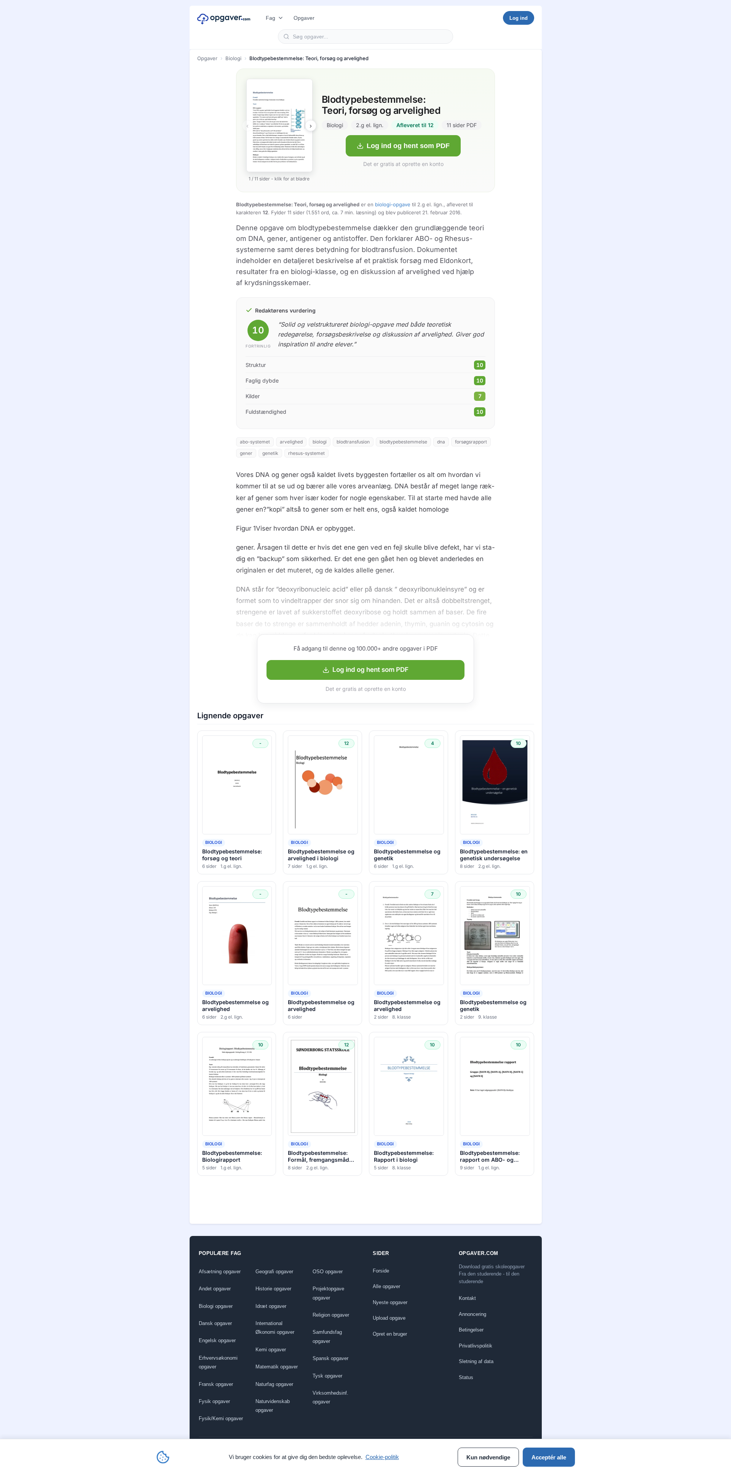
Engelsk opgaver (217, 1340)
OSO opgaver (328, 1271)
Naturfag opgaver (274, 1384)
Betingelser (471, 1330)
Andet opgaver (215, 1289)
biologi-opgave (392, 204)
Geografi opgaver (274, 1271)
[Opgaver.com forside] (224, 17)
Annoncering (472, 1314)
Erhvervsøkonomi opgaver (218, 1362)
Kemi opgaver (270, 1349)
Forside (381, 1271)
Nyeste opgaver (390, 1302)
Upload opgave (389, 1318)
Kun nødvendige (488, 1457)
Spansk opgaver (330, 1358)
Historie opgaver (273, 1289)
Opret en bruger (390, 1334)
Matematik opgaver (276, 1367)
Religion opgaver (331, 1315)
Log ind (518, 18)
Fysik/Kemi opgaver (221, 1418)
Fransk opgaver (216, 1384)
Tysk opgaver (327, 1376)
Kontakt (467, 1298)
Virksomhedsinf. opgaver (330, 1397)
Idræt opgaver (270, 1306)
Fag (270, 18)
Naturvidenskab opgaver (272, 1405)
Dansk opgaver (215, 1323)
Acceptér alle (548, 1457)
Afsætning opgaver (220, 1271)
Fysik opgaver (214, 1401)
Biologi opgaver (216, 1306)
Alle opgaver (386, 1286)
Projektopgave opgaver (328, 1293)
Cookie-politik (382, 1457)
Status (466, 1377)
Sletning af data (476, 1361)
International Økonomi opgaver (274, 1327)
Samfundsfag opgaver (327, 1336)
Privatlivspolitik (475, 1346)
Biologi (233, 58)
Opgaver (304, 18)
